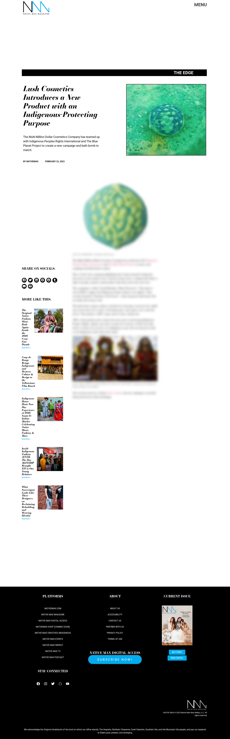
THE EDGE (183, 72)
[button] (24, 280)
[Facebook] (38, 683)
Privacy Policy (115, 633)
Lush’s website (114, 393)
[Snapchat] (60, 683)
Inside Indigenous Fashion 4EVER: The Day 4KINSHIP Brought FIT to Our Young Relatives (28, 461)
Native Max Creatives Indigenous (53, 633)
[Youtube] (67, 683)
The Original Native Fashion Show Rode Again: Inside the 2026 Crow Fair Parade (26, 327)
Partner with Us (115, 627)
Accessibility (115, 614)
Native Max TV (53, 651)
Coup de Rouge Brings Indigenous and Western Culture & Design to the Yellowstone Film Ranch (28, 371)
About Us (115, 608)
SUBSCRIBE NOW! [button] (115, 659)
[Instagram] (45, 683)
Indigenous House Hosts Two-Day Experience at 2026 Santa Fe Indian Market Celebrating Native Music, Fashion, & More (28, 417)
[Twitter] (53, 683)
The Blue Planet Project (121, 264)
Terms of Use (115, 639)
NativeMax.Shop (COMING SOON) (53, 627)
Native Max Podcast (53, 657)
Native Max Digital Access (52, 620)
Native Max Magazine (52, 614)
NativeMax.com (52, 608)
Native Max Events (53, 639)
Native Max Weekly (53, 645)
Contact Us (115, 620)
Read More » (26, 348)
